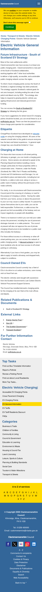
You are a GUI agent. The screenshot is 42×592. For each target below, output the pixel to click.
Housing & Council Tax (11, 450)
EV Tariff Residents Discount (13, 412)
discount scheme (26, 242)
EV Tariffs (6, 408)
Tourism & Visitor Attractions (13, 470)
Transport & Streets (16, 36)
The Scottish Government (16, 326)
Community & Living (10, 434)
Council (21, 536)
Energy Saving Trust (14, 320)
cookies (13, 10)
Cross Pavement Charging (13, 396)
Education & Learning (11, 442)
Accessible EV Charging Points (14, 392)
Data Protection (21, 562)
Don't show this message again (16, 22)
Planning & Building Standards (14, 462)
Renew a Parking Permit (12, 374)
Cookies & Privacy (21, 559)
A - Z (21, 549)
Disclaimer (21, 565)
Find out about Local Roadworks (15, 378)
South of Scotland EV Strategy (17, 309)
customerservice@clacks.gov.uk (24, 530)
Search (21, 574)
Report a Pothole (9, 370)
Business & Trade (9, 426)
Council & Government (11, 438)
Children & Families (10, 430)
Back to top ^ (21, 582)
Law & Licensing (9, 454)
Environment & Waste (11, 446)
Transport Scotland (13, 330)
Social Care (7, 466)
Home (3, 36)
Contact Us (21, 556)
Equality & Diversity (21, 571)
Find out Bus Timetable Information (16, 366)
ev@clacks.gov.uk (8, 121)
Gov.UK (9, 323)
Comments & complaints (21, 553)
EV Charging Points (10, 400)
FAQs (4, 416)
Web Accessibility (21, 577)
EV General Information (11, 404)
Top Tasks (9, 361)
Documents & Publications (21, 568)
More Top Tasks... (9, 382)
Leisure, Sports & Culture (12, 458)
